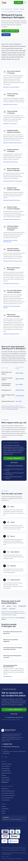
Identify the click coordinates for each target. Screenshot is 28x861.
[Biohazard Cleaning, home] (3, 2)
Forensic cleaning (5, 766)
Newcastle (16, 9)
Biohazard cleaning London (8, 791)
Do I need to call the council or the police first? (12, 632)
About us (3, 806)
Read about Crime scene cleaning (11, 87)
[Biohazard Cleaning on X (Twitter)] (6, 757)
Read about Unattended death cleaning (12, 142)
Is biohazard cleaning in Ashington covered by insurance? (12, 648)
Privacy (3, 856)
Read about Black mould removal (10, 283)
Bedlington (22, 617)
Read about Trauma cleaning (9, 123)
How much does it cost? (7, 797)
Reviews (3, 811)
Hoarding (3, 775)
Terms (7, 856)
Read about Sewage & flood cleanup (11, 200)
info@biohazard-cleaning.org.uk (15, 465)
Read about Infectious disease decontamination (10, 241)
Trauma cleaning (5, 768)
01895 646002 (6, 753)
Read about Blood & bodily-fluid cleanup (12, 181)
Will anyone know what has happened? (10, 640)
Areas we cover (9, 9)
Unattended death (5, 770)
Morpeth (3, 619)
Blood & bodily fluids (6, 773)
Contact (3, 813)
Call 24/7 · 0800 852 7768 (11, 31)
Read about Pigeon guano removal (11, 334)
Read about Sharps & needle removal (11, 219)
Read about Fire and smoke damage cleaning (11, 307)
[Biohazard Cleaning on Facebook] (2, 757)
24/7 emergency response (7, 793)
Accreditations (5, 808)
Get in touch (6, 34)
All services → (4, 782)
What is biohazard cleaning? (8, 795)
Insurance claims (5, 800)
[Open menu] (25, 2)
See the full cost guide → (12, 409)
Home (2, 9)
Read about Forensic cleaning (10, 104)
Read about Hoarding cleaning (10, 162)
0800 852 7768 (7, 744)
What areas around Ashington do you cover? (12, 656)
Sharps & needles (5, 780)
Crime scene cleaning (6, 764)
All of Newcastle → (7, 676)
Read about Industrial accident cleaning (12, 261)
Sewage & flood (5, 777)
